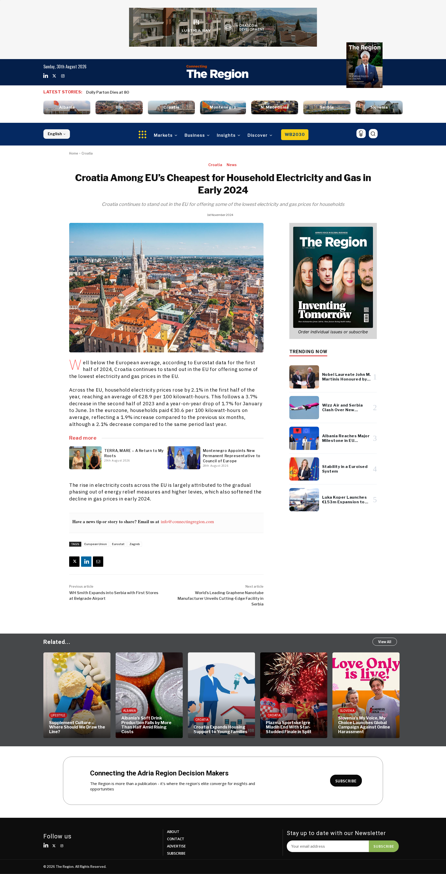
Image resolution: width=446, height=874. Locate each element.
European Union (95, 544)
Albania (129, 711)
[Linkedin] (45, 76)
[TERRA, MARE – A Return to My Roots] (85, 457)
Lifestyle (58, 715)
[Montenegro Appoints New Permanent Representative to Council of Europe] (184, 457)
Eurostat (118, 544)
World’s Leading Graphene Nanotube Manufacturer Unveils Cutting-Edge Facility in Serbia (221, 598)
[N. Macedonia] (274, 107)
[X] (74, 561)
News (232, 165)
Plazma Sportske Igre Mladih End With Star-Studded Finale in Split (289, 727)
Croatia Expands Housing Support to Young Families (220, 729)
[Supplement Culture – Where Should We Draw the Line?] (76, 695)
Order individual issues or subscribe (333, 331)
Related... (56, 642)
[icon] (360, 133)
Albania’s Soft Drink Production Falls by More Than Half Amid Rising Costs (146, 725)
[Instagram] (62, 76)
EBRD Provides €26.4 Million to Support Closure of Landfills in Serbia (149, 92)
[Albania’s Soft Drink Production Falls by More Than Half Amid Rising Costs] (149, 695)
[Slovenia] (379, 107)
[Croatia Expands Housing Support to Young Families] (221, 695)
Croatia (87, 153)
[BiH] (118, 107)
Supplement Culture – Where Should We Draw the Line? (77, 727)
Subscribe (383, 846)
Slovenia (347, 711)
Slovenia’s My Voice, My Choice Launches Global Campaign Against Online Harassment (364, 725)
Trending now (308, 351)
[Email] (98, 561)
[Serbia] (326, 107)
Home (73, 153)
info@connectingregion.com (187, 521)
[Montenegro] (223, 107)
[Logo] (217, 72)
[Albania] (66, 107)
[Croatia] (171, 107)
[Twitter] (54, 76)
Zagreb (135, 544)
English (55, 134)
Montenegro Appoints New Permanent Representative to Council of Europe (231, 455)
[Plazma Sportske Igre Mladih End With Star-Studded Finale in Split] (293, 695)
